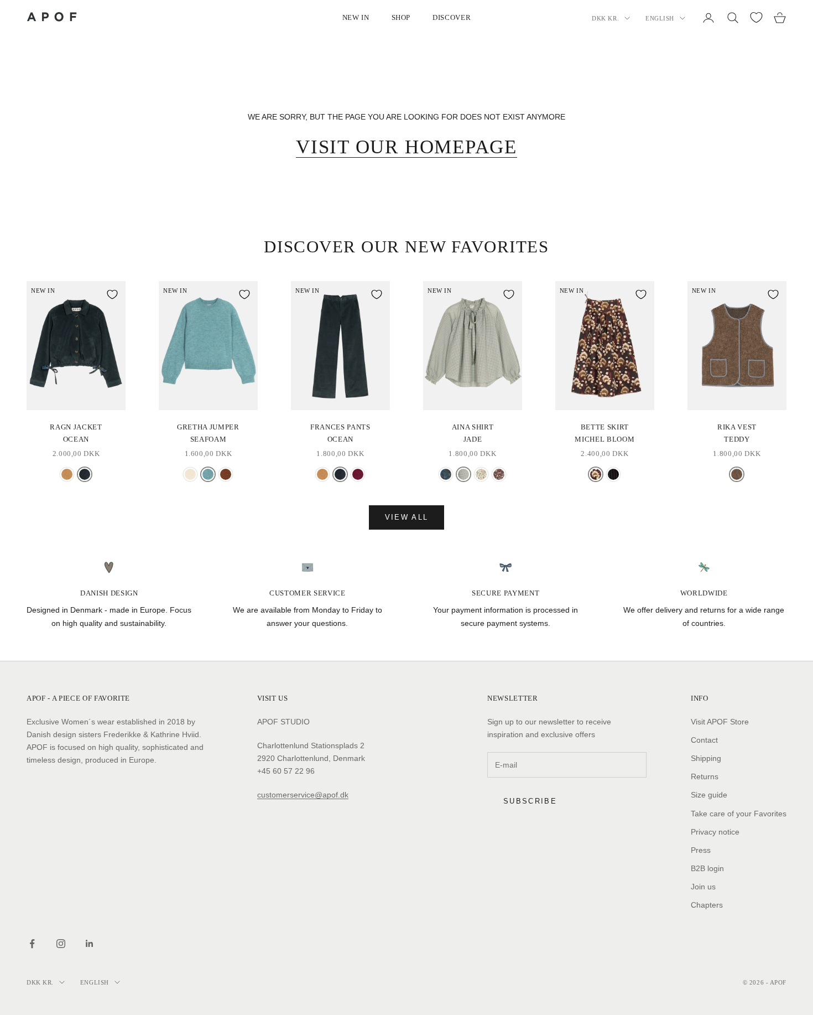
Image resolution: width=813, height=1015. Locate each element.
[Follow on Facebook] (32, 943)
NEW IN (355, 17)
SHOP (401, 17)
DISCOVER (451, 17)
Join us (703, 886)
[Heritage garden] (446, 474)
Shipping (706, 758)
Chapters (707, 904)
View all (407, 517)
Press (701, 850)
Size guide (709, 794)
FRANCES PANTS (340, 433)
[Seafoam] (208, 474)
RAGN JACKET (76, 433)
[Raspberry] (358, 474)
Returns (704, 776)
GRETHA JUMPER (208, 433)
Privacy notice (715, 831)
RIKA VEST (737, 433)
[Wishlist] (756, 17)
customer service (307, 593)
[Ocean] (84, 474)
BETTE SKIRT (604, 433)
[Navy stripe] (613, 474)
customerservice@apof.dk (302, 794)
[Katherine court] (481, 474)
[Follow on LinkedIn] (89, 943)
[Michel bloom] (595, 474)
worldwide (704, 593)
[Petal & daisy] (499, 474)
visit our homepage (406, 147)
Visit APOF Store (720, 721)
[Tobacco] (225, 474)
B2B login (707, 868)
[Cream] (190, 474)
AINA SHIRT (473, 433)
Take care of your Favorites (738, 813)
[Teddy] (736, 474)
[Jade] (463, 474)
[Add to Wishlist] (112, 294)
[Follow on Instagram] (60, 943)
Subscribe (530, 801)
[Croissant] (67, 474)
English (659, 18)
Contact (704, 740)
